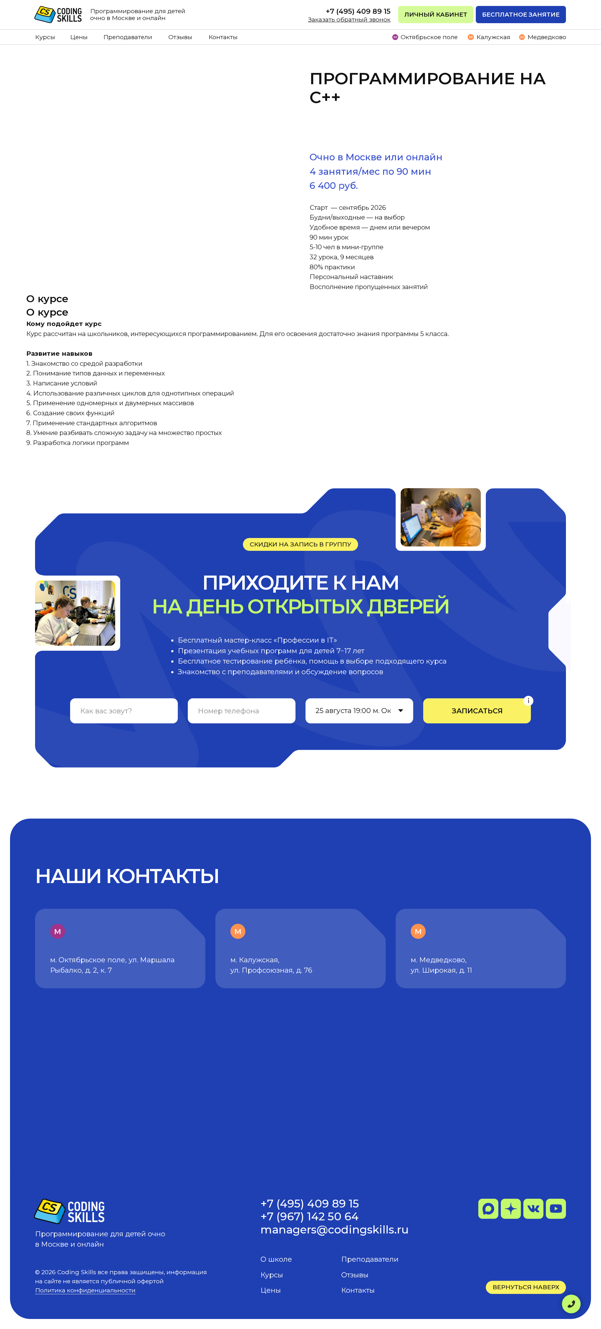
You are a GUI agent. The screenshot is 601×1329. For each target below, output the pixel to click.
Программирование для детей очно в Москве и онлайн (137, 14)
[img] (58, 14)
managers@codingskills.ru (334, 1229)
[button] (521, 14)
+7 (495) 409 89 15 (309, 1203)
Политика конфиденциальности (85, 1290)
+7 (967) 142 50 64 (309, 1216)
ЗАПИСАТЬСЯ (477, 710)
